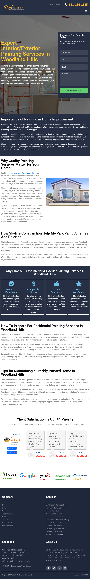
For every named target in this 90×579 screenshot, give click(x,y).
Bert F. (38, 453)
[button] (86, 11)
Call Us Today (55, 4)
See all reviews (12, 448)
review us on (11, 452)
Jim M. (79, 453)
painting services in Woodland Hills (20, 173)
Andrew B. (60, 453)
